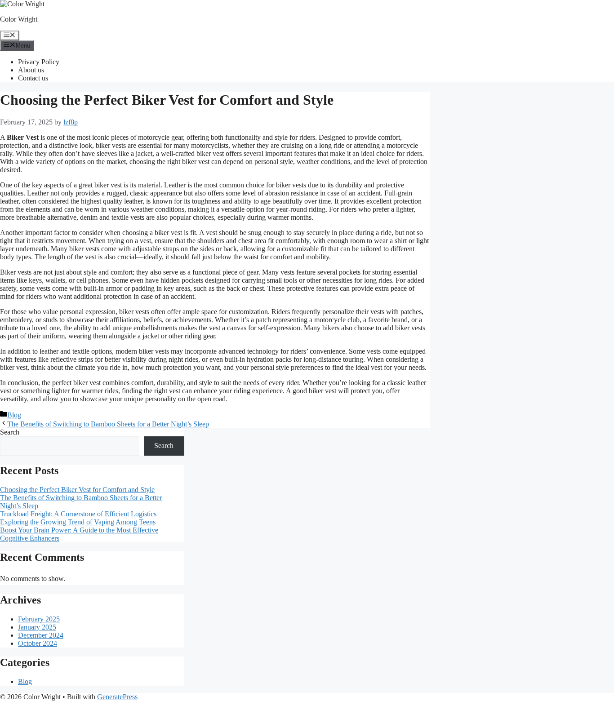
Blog (14, 415)
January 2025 (37, 627)
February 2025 (39, 619)
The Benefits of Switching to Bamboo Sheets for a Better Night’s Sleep (108, 424)
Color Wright (18, 19)
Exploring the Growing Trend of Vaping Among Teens (78, 522)
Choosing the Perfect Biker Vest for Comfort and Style (77, 489)
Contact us (33, 78)
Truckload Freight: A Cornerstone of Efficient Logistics (78, 514)
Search (9, 432)
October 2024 (37, 643)
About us (31, 70)
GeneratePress (117, 697)
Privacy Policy (38, 62)
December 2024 (40, 635)
